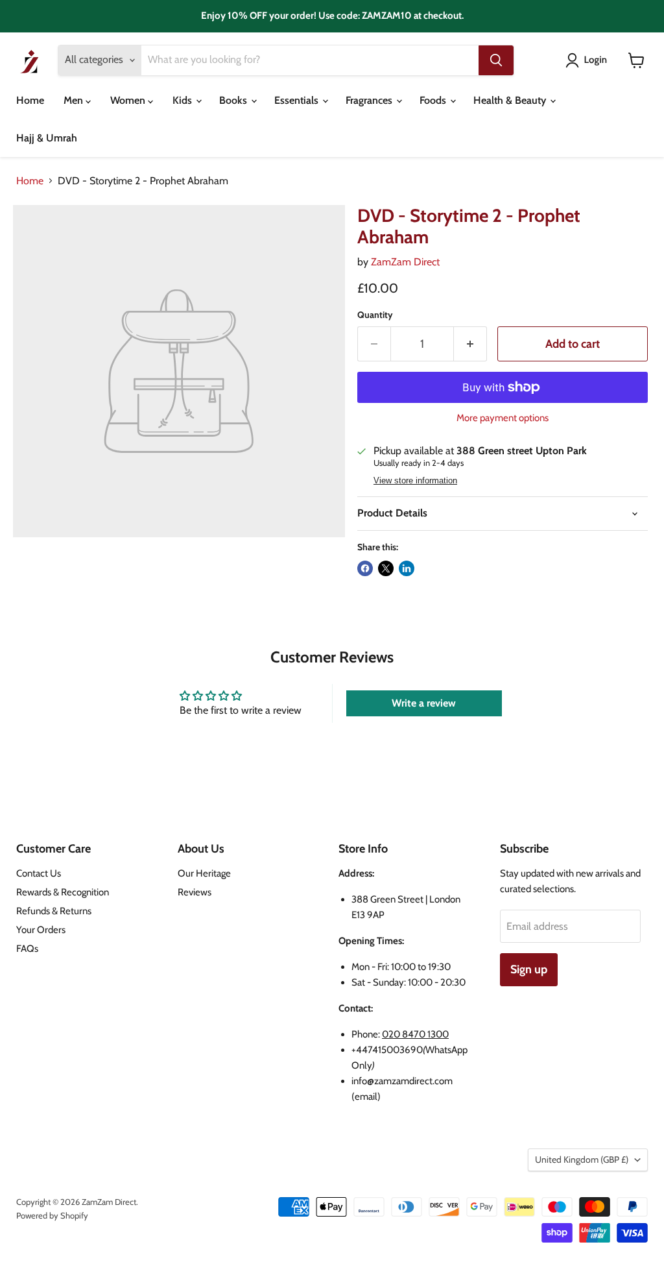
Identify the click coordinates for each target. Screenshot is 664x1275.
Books (234, 100)
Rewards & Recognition (62, 892)
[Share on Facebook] (365, 568)
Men (75, 100)
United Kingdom (581, 1159)
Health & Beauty (511, 100)
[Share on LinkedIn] (406, 568)
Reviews (194, 892)
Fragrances (370, 100)
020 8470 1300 (415, 1034)
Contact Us (38, 873)
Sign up (528, 969)
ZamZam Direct (405, 262)
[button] (588, 60)
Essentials (297, 100)
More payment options (502, 418)
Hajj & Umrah (46, 138)
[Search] (496, 60)
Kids (183, 100)
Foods (434, 100)
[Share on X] (386, 568)
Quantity (375, 315)
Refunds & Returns (53, 911)
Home (30, 100)
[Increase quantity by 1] (470, 344)
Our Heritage (204, 873)
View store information (415, 480)
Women (129, 100)
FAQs (27, 948)
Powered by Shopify (52, 1215)
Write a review (424, 703)
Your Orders (40, 930)
